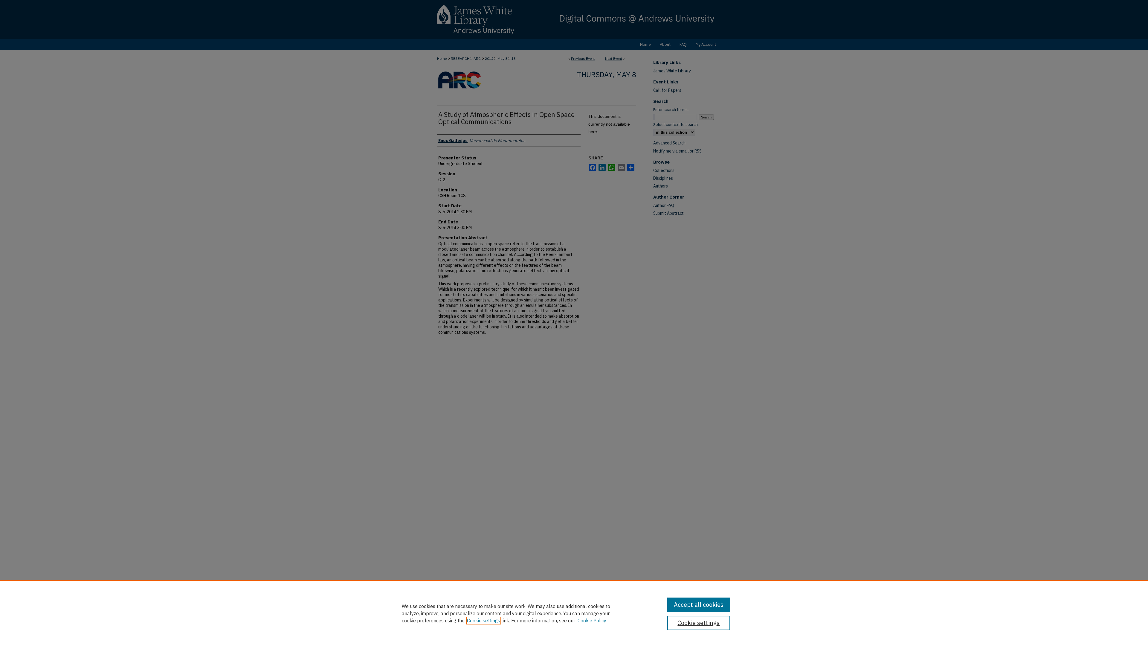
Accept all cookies (698, 605)
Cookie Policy (592, 621)
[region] (574, 613)
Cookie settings (483, 621)
